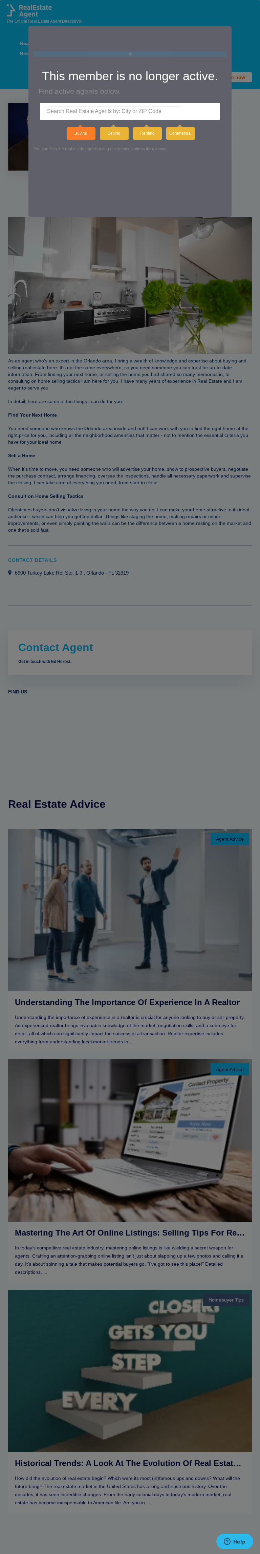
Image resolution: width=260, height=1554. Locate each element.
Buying (80, 133)
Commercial (180, 133)
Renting (147, 133)
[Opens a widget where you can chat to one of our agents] (234, 1542)
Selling (114, 133)
